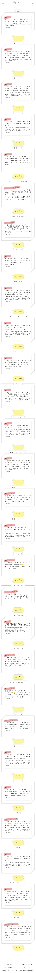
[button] (32, 523)
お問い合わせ (27, 967)
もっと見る (18, 37)
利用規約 (9, 964)
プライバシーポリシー (26, 964)
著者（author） (9, 967)
